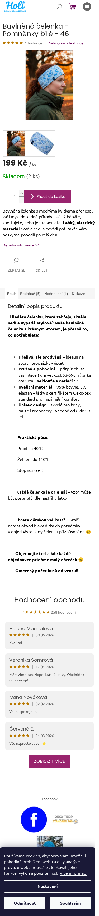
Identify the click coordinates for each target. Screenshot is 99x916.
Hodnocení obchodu (49, 600)
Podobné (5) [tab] (30, 293)
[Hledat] (59, 6)
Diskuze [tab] (78, 293)
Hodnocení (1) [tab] (56, 293)
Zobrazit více (49, 761)
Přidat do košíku (51, 196)
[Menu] (87, 6)
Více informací (73, 873)
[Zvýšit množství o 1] (21, 193)
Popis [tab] (11, 293)
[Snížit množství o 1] (21, 199)
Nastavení (47, 886)
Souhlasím (70, 903)
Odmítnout (25, 903)
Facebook (50, 798)
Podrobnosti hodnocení (67, 42)
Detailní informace (18, 244)
